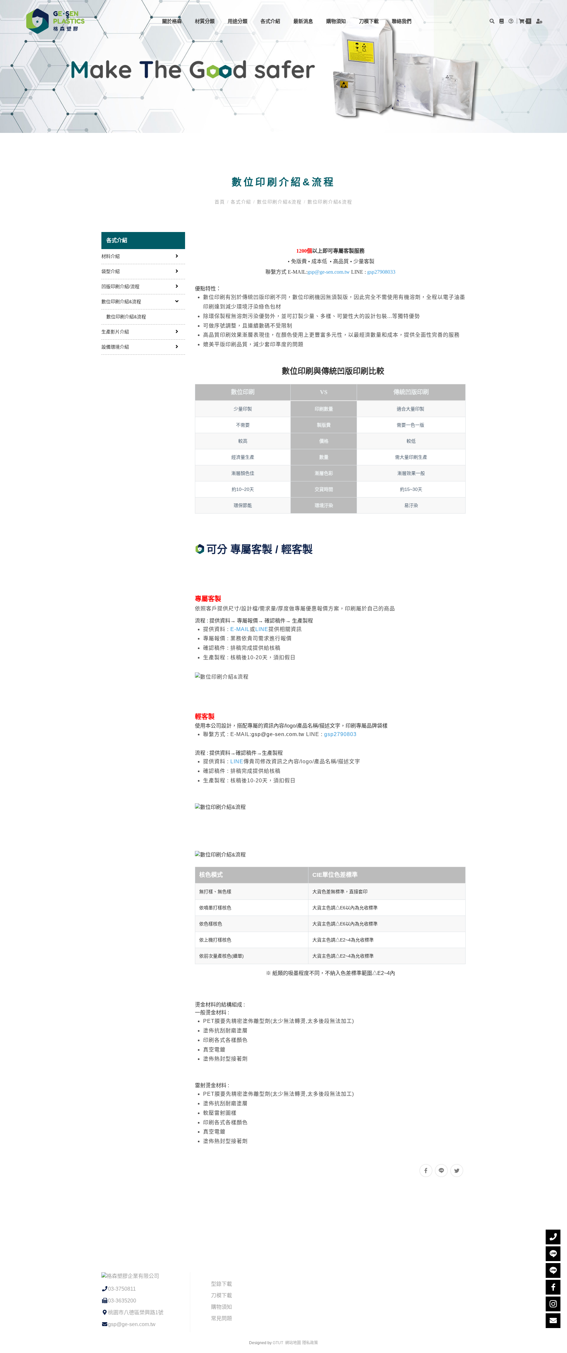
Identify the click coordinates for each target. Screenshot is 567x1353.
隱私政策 (310, 1343)
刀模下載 (369, 21)
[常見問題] (512, 21)
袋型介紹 (110, 271)
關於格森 (172, 21)
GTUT (278, 1343)
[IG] (553, 1304)
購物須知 (336, 21)
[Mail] (553, 1320)
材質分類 (205, 21)
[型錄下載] (502, 21)
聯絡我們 (401, 21)
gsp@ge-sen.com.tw (277, 734)
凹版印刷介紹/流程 (120, 286)
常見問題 (221, 1318)
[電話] (553, 1237)
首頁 (221, 201)
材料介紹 (110, 256)
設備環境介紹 (115, 346)
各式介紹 (270, 21)
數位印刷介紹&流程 (279, 201)
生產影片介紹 (115, 331)
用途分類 (237, 21)
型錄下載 (221, 1284)
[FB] (553, 1287)
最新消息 (303, 21)
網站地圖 (293, 1343)
